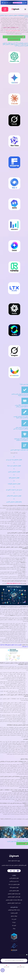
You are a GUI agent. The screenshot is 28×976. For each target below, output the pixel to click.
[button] (25, 9)
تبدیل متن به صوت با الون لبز (14, 490)
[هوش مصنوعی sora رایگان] (14, 492)
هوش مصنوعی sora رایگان (14, 496)
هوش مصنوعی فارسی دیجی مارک (13, 30)
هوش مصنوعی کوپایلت (14, 484)
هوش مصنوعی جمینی (14, 472)
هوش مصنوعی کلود (14, 478)
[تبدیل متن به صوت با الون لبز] (14, 486)
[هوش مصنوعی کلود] (14, 474)
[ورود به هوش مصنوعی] (20, 965)
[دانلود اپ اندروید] (6, 965)
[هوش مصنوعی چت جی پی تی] (14, 456)
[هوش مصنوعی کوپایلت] (14, 480)
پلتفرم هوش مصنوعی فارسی (14, 502)
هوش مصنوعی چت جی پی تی (14, 460)
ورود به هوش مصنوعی (20, 966)
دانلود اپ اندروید (6, 966)
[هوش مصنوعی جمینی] (14, 468)
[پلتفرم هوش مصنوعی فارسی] (14, 498)
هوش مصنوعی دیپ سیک (14, 466)
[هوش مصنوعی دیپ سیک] (14, 462)
